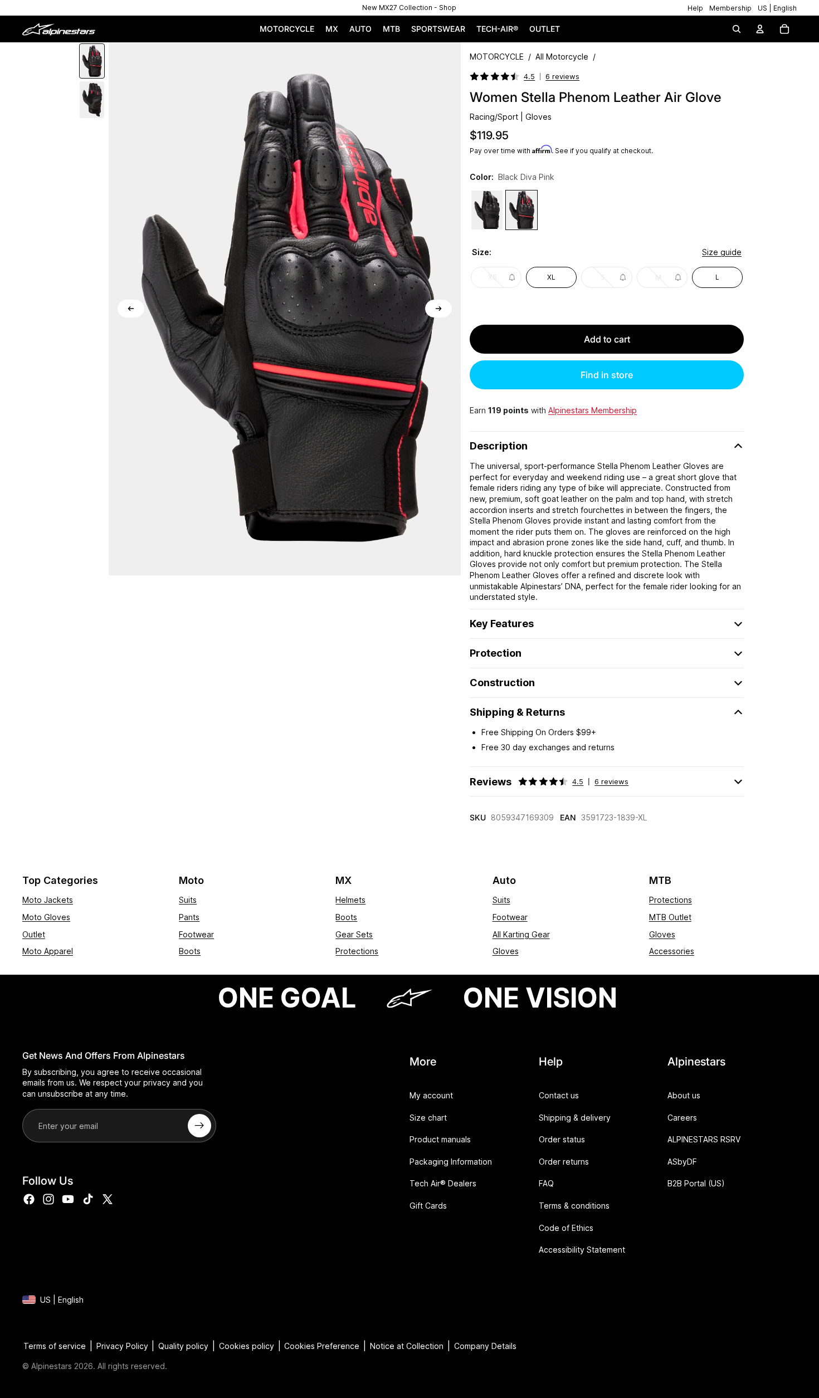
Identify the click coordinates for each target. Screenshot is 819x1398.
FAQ (546, 1183)
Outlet (33, 934)
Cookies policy (246, 1346)
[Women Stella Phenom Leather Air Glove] (487, 209)
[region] (409, 7)
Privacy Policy (122, 1346)
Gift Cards (428, 1205)
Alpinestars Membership (592, 410)
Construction (502, 682)
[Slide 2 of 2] (92, 100)
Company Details (485, 1346)
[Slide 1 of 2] (92, 61)
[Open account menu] (760, 29)
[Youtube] (68, 1198)
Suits (188, 900)
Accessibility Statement (582, 1249)
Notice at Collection (406, 1346)
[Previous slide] (131, 308)
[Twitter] (107, 1198)
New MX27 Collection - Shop (409, 7)
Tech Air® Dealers (443, 1183)
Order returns (564, 1161)
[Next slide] (438, 308)
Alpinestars (51, 1366)
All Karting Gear (521, 934)
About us (683, 1095)
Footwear (196, 934)
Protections (356, 951)
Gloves (506, 951)
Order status (562, 1139)
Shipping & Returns (517, 712)
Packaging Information (451, 1161)
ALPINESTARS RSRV (703, 1139)
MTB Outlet (670, 917)
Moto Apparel (47, 951)
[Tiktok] (88, 1198)
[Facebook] (29, 1198)
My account (431, 1095)
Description (499, 446)
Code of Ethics (566, 1227)
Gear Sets (354, 934)
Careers (682, 1117)
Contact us (559, 1095)
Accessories (671, 951)
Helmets (350, 900)
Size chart (428, 1117)
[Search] (736, 29)
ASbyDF (682, 1161)
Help (695, 8)
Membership (730, 8)
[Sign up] (199, 1125)
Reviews (549, 782)
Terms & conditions (574, 1205)
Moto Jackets (47, 900)
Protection (495, 653)
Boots (190, 951)
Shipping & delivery (575, 1117)
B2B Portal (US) (696, 1183)
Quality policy (183, 1346)
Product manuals (440, 1139)
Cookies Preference (321, 1346)
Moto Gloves (46, 917)
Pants (189, 917)
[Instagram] (48, 1198)
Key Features (502, 623)
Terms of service (54, 1346)
